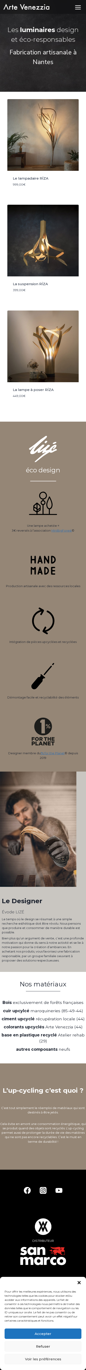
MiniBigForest (61, 530)
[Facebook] (27, 1190)
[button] (79, 1282)
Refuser (43, 1346)
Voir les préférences (43, 1359)
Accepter (43, 1334)
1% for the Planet (53, 753)
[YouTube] (59, 1190)
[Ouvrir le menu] (80, 7)
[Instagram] (43, 1190)
